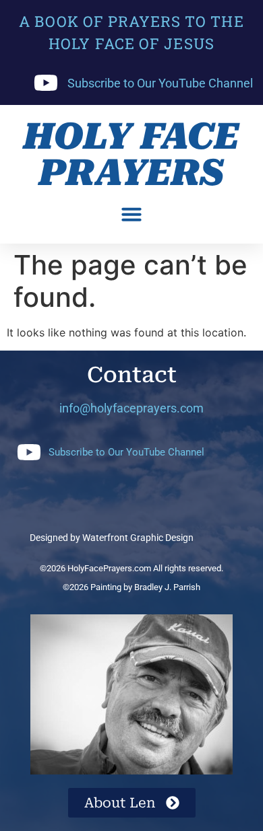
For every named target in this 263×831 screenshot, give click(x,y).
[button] (131, 214)
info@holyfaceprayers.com (131, 408)
